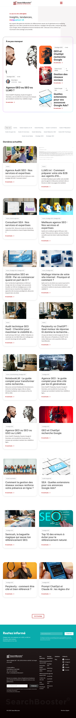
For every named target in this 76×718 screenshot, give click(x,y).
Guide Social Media (27, 136)
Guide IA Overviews (23, 132)
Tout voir (8, 127)
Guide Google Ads (10, 132)
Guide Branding (39, 127)
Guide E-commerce (51, 127)
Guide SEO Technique (65, 132)
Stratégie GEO (39, 136)
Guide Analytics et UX (26, 127)
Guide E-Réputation (64, 127)
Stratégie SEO (50, 136)
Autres (15, 127)
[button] (38, 616)
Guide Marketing (36, 132)
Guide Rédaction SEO (50, 132)
